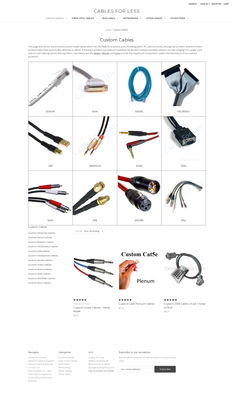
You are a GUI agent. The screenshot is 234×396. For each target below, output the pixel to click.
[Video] (183, 138)
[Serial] (95, 83)
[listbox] (94, 231)
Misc (183, 220)
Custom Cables (55, 18)
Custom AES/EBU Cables (41, 278)
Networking (130, 18)
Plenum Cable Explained (40, 364)
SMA (95, 220)
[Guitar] (139, 138)
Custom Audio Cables (40, 269)
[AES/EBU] (139, 192)
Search (193, 4)
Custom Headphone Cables (43, 255)
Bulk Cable (108, 18)
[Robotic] (139, 83)
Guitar (139, 165)
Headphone (95, 165)
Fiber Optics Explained (39, 374)
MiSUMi (105, 53)
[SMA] (95, 192)
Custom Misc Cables (39, 282)
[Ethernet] (50, 84)
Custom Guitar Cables (40, 260)
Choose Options (94, 274)
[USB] (50, 138)
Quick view (91, 263)
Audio (50, 220)
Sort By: (78, 231)
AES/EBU (139, 220)
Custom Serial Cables (40, 237)
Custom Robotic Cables (41, 242)
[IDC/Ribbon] (183, 83)
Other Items (177, 18)
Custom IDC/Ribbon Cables (43, 246)
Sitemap (32, 381)
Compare (93, 269)
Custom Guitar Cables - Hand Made (91, 309)
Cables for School (37, 357)
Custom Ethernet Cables (41, 232)
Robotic (139, 111)
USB (50, 165)
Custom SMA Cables (39, 273)
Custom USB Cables (39, 251)
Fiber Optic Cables (83, 18)
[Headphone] (95, 138)
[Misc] (183, 192)
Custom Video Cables (40, 264)
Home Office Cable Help (40, 377)
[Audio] (50, 192)
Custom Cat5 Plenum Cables (137, 303)
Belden (97, 53)
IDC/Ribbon (183, 111)
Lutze (117, 53)
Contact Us (34, 367)
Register (216, 4)
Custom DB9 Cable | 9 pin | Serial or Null (185, 305)
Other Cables (154, 18)
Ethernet (50, 111)
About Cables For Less (39, 371)
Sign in (204, 4)
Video (183, 165)
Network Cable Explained (41, 360)
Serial (95, 111)
